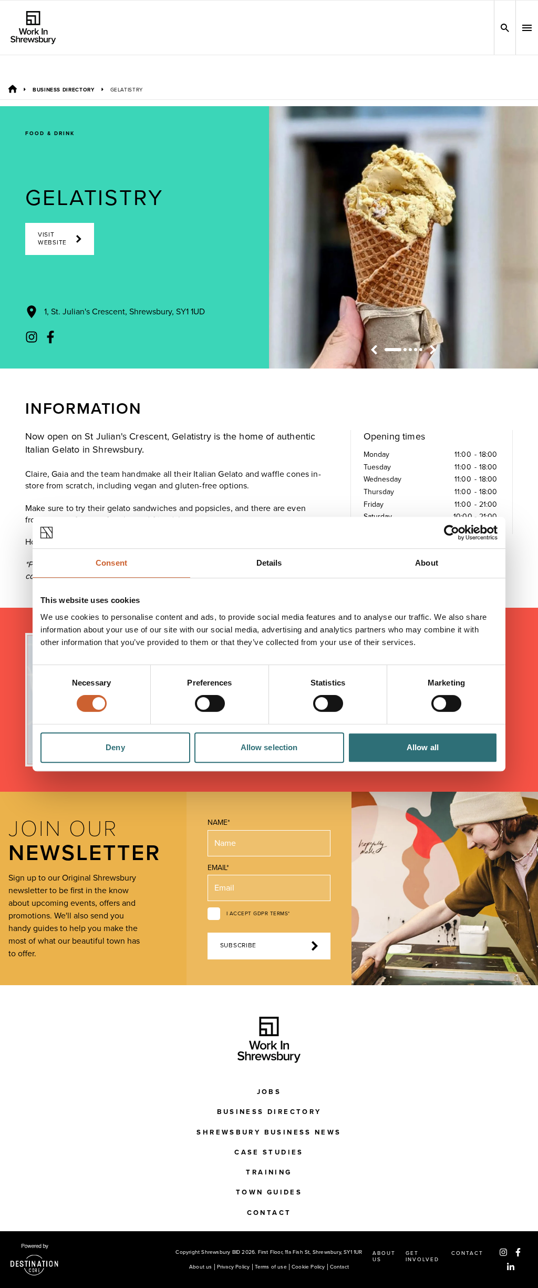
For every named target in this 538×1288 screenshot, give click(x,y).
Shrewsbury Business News (268, 1132)
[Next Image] (433, 349)
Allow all (423, 747)
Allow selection (269, 747)
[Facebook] (50, 337)
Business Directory (64, 90)
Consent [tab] (111, 562)
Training (269, 1172)
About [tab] (426, 562)
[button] (527, 28)
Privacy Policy (233, 1267)
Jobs (269, 1092)
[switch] (210, 703)
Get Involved (422, 1256)
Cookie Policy (308, 1267)
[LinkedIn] (510, 1267)
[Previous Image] (374, 349)
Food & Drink (50, 133)
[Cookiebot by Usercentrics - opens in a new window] (452, 532)
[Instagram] (31, 337)
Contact (269, 1213)
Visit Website (52, 238)
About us (200, 1267)
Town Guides (269, 1192)
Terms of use (271, 1267)
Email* (218, 867)
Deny (115, 747)
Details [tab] (269, 562)
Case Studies (269, 1152)
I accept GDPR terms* (258, 914)
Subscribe (238, 945)
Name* (219, 822)
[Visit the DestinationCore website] (34, 1259)
